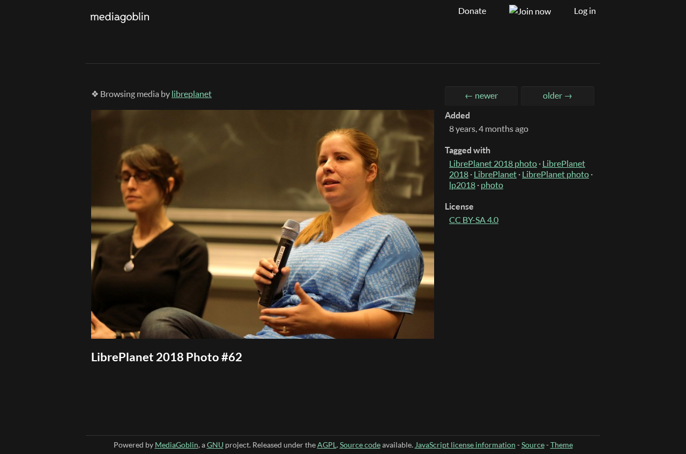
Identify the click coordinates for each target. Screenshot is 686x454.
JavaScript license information (465, 444)
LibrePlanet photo (555, 174)
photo (492, 185)
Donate (472, 10)
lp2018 (462, 185)
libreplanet (192, 93)
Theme (561, 444)
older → (557, 95)
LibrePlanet (495, 174)
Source (533, 444)
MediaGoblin (176, 444)
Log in (585, 10)
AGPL (327, 444)
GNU (215, 444)
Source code (360, 444)
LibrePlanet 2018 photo (493, 163)
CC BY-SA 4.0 (473, 219)
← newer (481, 95)
